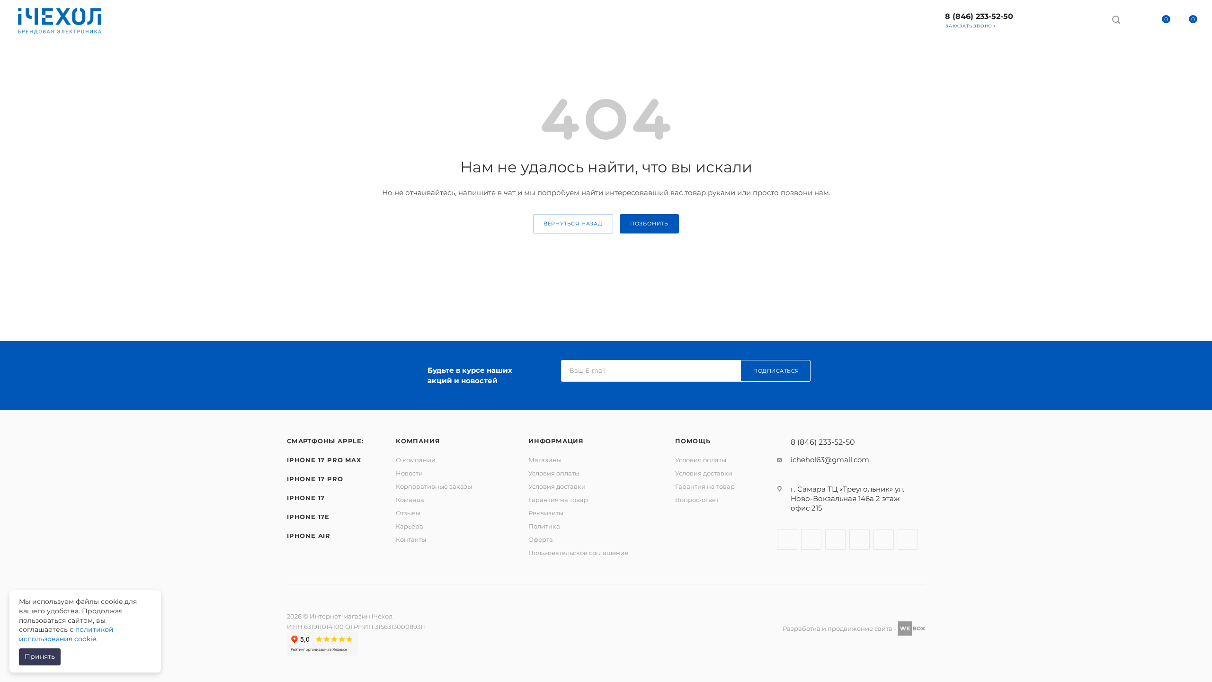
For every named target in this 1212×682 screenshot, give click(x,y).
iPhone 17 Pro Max (324, 460)
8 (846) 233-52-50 (979, 16)
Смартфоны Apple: (325, 441)
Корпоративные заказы (434, 486)
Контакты (411, 539)
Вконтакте (787, 539)
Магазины (544, 460)
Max (1037, 19)
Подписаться (776, 371)
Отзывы (408, 513)
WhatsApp (1088, 19)
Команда (410, 499)
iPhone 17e (308, 516)
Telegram (1062, 19)
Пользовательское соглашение (578, 552)
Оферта (540, 539)
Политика (544, 526)
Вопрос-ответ (697, 499)
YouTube (859, 539)
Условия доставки (557, 486)
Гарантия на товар (558, 499)
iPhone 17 (306, 498)
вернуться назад (573, 223)
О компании (416, 460)
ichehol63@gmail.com (830, 459)
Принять (40, 656)
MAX (908, 539)
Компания (418, 441)
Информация (556, 441)
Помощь (693, 441)
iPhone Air (308, 535)
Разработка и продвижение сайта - (840, 628)
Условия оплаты (553, 473)
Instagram (811, 539)
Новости (409, 473)
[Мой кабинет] (1134, 21)
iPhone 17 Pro (315, 479)
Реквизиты (545, 513)
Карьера (409, 526)
